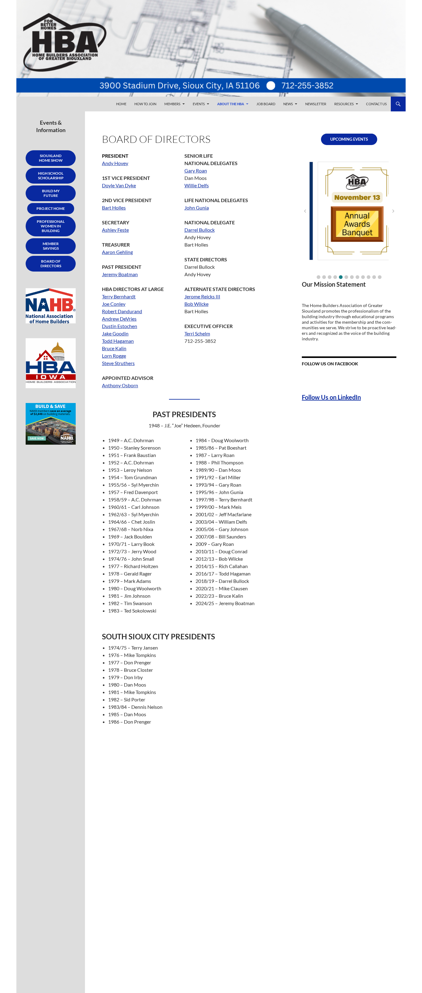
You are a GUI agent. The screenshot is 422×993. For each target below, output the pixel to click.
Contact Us (376, 104)
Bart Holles (114, 207)
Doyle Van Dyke (119, 185)
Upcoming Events (349, 139)
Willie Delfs (196, 185)
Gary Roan (195, 170)
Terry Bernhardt (119, 296)
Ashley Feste (115, 230)
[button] (318, 277)
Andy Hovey (115, 163)
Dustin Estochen (119, 326)
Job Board (265, 104)
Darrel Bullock (199, 230)
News (288, 104)
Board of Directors (50, 263)
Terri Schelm (197, 333)
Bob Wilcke (196, 304)
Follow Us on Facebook (330, 363)
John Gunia (196, 207)
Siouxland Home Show (51, 158)
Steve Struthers (118, 363)
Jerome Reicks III (202, 296)
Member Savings (51, 246)
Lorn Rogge (114, 356)
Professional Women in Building (51, 226)
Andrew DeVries (119, 319)
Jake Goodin (115, 333)
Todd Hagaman (118, 341)
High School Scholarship (51, 175)
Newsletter (315, 104)
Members (172, 104)
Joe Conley (113, 304)
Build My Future (51, 193)
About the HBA (230, 104)
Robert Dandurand (122, 311)
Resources (344, 104)
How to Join (145, 104)
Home (121, 104)
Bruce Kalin (114, 348)
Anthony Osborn (120, 385)
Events (199, 104)
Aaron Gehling (117, 252)
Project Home (50, 208)
